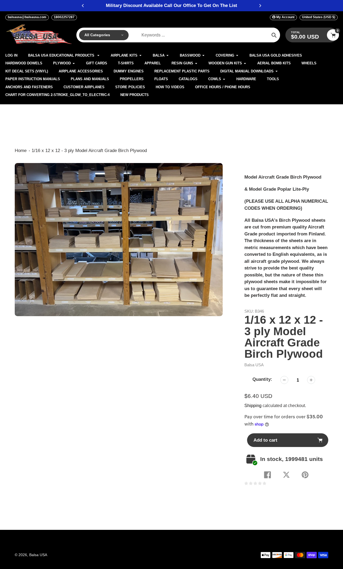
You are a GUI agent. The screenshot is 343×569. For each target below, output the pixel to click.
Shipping (253, 405)
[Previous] (83, 5)
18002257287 (64, 17)
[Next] (260, 5)
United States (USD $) (318, 17)
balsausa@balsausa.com (27, 17)
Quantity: (262, 379)
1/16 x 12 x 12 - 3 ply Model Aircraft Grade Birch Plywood (89, 150)
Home (21, 150)
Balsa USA (254, 365)
